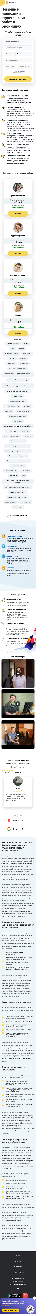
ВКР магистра (18, 507)
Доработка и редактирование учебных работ (18, 385)
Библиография (25, 502)
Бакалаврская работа (17, 466)
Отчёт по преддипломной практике (18, 446)
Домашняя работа (10, 471)
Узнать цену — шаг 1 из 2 (17, 79)
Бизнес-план (18, 421)
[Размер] (10, 55)
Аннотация (23, 358)
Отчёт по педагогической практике (18, 461)
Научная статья (17, 396)
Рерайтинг (13, 475)
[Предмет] (18, 48)
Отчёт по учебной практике (17, 456)
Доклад (26, 343)
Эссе (13, 348)
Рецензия (27, 406)
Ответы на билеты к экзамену (18, 380)
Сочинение (25, 431)
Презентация (24, 363)
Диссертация (11, 363)
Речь (23, 475)
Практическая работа (17, 441)
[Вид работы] (18, 42)
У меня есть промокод (19, 71)
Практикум (8, 411)
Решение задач (11, 431)
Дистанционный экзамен (17, 401)
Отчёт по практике (13, 343)
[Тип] (24, 55)
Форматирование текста (17, 492)
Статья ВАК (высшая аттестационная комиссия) (18, 481)
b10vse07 (6, 1306)
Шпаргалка (27, 436)
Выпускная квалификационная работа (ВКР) (17, 426)
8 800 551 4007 (28, 3)
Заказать (18, 214)
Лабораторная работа (11, 353)
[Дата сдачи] (18, 61)
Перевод (11, 358)
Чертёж (21, 348)
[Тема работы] (18, 67)
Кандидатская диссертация (17, 416)
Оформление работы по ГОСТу (17, 497)
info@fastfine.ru (18, 1282)
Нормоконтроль (10, 502)
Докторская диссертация (11, 436)
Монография (27, 353)
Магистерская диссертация (17, 368)
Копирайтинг (26, 471)
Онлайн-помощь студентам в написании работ (17, 374)
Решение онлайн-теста (12, 406)
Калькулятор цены (10, 1310)
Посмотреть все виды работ (19, 515)
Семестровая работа (23, 411)
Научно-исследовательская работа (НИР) (17, 487)
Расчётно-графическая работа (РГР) (18, 391)
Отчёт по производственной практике (18, 451)
